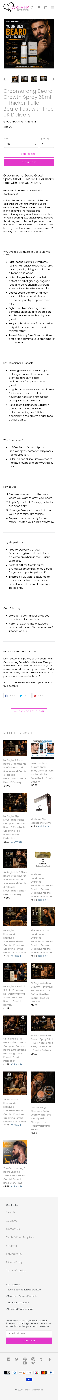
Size (6, 138)
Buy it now (29, 162)
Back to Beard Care (31, 711)
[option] (15, 79)
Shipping (11, 1245)
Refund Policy (14, 1254)
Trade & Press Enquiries (20, 1237)
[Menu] (52, 7)
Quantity (44, 138)
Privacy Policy (14, 1262)
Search (10, 1212)
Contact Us (13, 1229)
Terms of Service (16, 1270)
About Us (11, 1220)
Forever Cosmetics (33, 1389)
